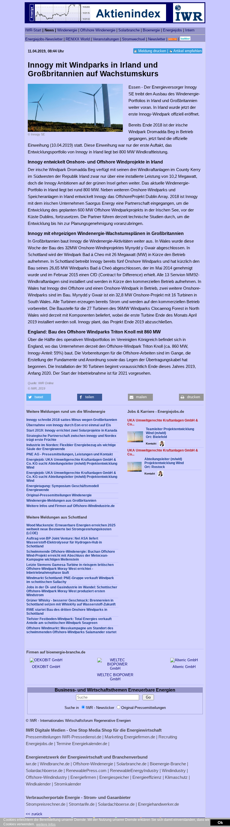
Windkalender (38, 784)
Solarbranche (129, 30)
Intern (189, 30)
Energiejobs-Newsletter (44, 39)
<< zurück (34, 814)
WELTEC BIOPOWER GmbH (115, 677)
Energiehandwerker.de (158, 804)
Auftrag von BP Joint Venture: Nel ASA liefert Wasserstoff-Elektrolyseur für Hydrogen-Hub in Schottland (64, 542)
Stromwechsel (133, 39)
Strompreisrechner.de (45, 804)
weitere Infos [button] (46, 824)
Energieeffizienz (147, 777)
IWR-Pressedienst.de (81, 736)
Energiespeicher (114, 777)
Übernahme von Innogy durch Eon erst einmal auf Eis (68, 425)
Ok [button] (220, 822)
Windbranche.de (55, 763)
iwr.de (31, 763)
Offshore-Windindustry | (47, 777)
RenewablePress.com (86, 770)
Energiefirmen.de (139, 736)
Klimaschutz (176, 777)
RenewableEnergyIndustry (134, 770)
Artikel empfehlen (187, 51)
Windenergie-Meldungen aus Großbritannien (61, 501)
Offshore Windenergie (97, 30)
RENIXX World (78, 39)
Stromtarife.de (82, 804)
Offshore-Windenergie (93, 763)
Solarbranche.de (131, 763)
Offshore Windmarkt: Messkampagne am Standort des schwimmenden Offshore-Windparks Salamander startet (71, 630)
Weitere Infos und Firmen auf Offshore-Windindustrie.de (70, 506)
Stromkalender (67, 784)
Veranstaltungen (106, 39)
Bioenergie (151, 30)
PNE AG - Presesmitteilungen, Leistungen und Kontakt (69, 454)
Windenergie (67, 30)
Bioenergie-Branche (168, 763)
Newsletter (156, 39)
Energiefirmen (83, 777)
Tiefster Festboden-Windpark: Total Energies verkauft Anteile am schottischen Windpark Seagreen (69, 621)
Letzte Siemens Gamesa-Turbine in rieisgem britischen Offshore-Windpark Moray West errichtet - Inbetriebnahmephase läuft (70, 569)
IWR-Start (33, 30)
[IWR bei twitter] (185, 39)
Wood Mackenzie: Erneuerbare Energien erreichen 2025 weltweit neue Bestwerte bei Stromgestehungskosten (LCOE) (71, 529)
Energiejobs (172, 30)
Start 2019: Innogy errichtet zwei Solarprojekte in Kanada (71, 430)
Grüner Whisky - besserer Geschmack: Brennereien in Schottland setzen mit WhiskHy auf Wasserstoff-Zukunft (71, 602)
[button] (38, 397)
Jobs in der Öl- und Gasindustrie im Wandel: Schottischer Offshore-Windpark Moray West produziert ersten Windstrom (71, 591)
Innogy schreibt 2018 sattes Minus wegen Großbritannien (71, 420)
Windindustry (174, 770)
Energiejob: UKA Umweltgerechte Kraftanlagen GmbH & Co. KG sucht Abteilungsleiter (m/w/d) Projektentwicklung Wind (71, 463)
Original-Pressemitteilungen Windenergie (59, 495)
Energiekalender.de (89, 743)
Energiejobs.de (39, 743)
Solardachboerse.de (44, 770)
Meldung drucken (152, 51)
